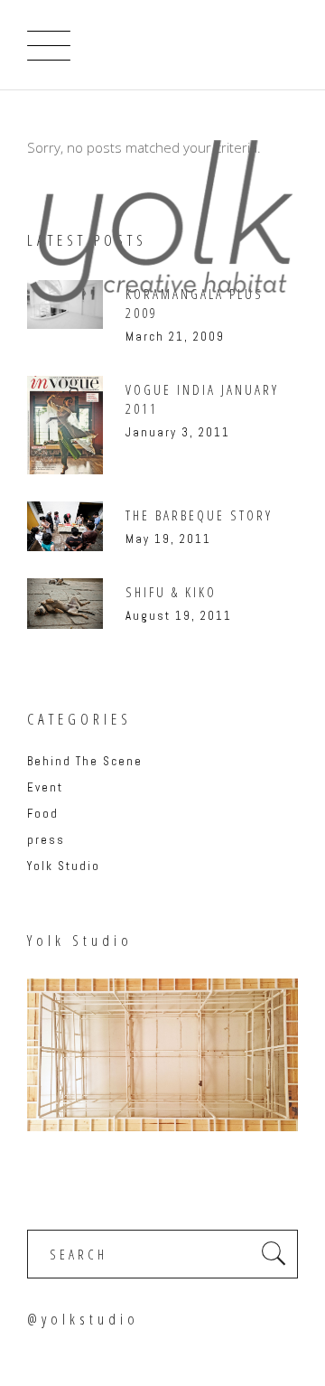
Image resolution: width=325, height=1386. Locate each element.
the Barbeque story (199, 515)
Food (43, 813)
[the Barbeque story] (65, 526)
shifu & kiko (171, 592)
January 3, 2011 (177, 432)
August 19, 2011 (178, 615)
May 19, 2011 (168, 539)
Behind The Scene (85, 761)
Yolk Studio (63, 866)
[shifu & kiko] (65, 603)
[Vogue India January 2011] (65, 425)
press (46, 840)
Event (45, 787)
